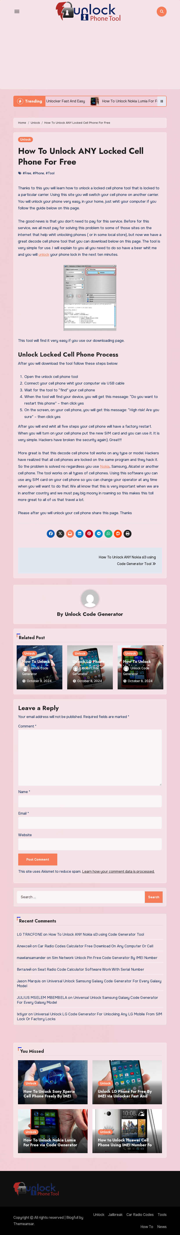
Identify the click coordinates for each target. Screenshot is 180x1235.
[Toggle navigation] (16, 11)
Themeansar (23, 1224)
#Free (27, 173)
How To (146, 1226)
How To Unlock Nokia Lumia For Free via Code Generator (50, 1142)
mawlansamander (31, 957)
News (162, 1226)
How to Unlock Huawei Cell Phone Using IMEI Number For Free (125, 1144)
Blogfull (72, 1217)
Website (25, 835)
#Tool (50, 173)
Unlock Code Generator (94, 614)
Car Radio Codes (140, 1214)
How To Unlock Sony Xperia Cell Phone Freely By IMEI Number (49, 1096)
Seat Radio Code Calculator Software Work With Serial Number (91, 969)
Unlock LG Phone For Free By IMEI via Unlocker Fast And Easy (125, 1096)
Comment (27, 726)
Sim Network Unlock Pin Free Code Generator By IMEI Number (104, 957)
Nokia (105, 466)
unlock (44, 254)
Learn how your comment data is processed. (118, 871)
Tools (162, 1214)
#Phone (38, 173)
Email (23, 813)
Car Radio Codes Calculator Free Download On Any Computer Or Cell (95, 946)
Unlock (25, 140)
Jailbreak (115, 1214)
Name (24, 792)
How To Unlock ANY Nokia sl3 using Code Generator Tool (96, 934)
